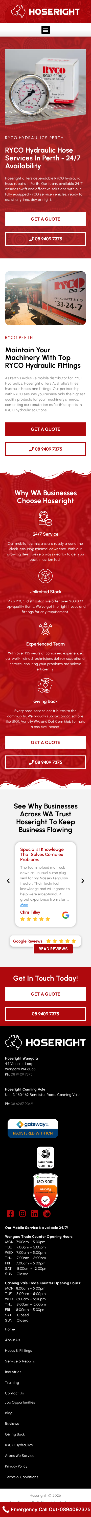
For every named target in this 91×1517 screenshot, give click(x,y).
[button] (45, 30)
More (24, 905)
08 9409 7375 (22, 1074)
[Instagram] (22, 1213)
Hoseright (38, 1495)
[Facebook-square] (10, 1213)
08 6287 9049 (22, 1104)
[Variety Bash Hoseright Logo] (46, 1213)
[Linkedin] (34, 1213)
